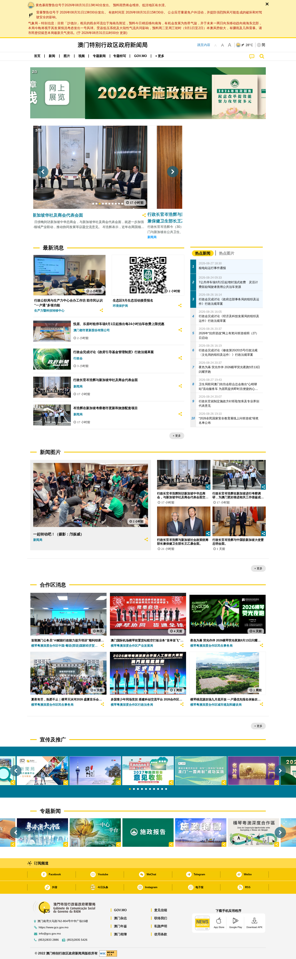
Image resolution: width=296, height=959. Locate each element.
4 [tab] (142, 789)
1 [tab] (130, 789)
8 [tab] (158, 789)
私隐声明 (160, 926)
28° (249, 45)
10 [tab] (166, 789)
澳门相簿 (120, 934)
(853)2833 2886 (48, 939)
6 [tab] (150, 789)
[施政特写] (200, 832)
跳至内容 (203, 45)
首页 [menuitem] (37, 56)
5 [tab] (146, 789)
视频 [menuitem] (81, 56)
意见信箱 (160, 910)
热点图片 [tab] (226, 253)
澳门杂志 (120, 918)
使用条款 (160, 934)
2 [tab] (134, 789)
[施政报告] (148, 832)
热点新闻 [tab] (202, 253)
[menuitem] (52, 56)
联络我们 (160, 918)
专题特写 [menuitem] (119, 56)
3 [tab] (138, 789)
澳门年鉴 (120, 926)
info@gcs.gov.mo (50, 933)
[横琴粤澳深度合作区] (253, 832)
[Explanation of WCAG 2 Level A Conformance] (108, 953)
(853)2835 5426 (77, 939)
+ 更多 (177, 435)
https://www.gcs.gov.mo (53, 927)
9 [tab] (162, 789)
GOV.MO (120, 910)
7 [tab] (154, 789)
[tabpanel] (148, 770)
